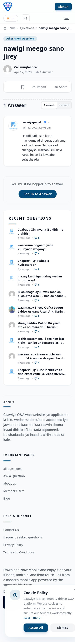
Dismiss (62, 628)
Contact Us (11, 530)
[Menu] (67, 18)
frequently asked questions (22, 537)
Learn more (32, 618)
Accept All (36, 628)
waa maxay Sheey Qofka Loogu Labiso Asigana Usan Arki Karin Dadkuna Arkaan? (40, 312)
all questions (12, 468)
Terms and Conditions (19, 552)
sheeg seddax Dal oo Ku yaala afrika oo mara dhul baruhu (39, 325)
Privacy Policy (13, 545)
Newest (49, 105)
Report (41, 87)
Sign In (63, 7)
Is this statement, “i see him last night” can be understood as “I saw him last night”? (41, 343)
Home (12, 28)
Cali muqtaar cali (26, 67)
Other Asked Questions (20, 38)
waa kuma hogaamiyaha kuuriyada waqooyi (35, 247)
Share (63, 87)
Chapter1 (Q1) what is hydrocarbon (33, 263)
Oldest (64, 105)
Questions (27, 28)
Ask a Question (14, 476)
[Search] (26, 18)
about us (9, 483)
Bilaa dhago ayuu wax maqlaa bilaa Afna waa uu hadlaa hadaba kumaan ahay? (41, 296)
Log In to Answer (38, 194)
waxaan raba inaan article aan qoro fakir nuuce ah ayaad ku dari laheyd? (42, 358)
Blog (6, 498)
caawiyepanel (31, 122)
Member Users (13, 491)
